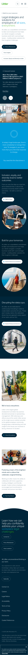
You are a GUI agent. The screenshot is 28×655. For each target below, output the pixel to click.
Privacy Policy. (5, 653)
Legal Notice (6, 596)
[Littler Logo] (5, 4)
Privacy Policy (6, 611)
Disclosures (5, 615)
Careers (4, 592)
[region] (14, 650)
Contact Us (5, 587)
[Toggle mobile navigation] (25, 4)
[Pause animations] (22, 4)
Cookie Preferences (8, 620)
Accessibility (6, 601)
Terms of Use (6, 606)
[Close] (26, 647)
